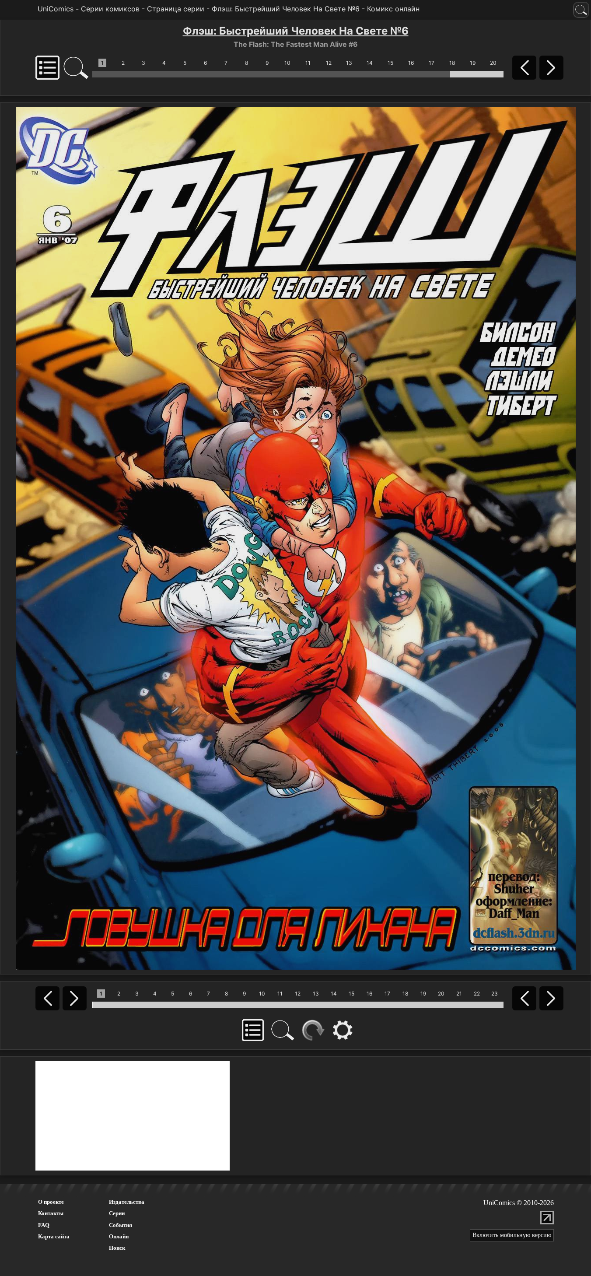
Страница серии (175, 8)
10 (287, 63)
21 (459, 993)
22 (477, 993)
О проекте (51, 1202)
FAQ (43, 1225)
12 (329, 63)
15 (390, 63)
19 (473, 63)
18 (452, 63)
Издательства (126, 1202)
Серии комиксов (110, 8)
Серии (117, 1213)
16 (411, 63)
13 (349, 63)
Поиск (117, 1247)
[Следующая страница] (296, 537)
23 (494, 993)
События (120, 1225)
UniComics (55, 8)
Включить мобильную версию (511, 1235)
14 (370, 63)
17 (431, 63)
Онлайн (119, 1236)
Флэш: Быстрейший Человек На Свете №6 (286, 8)
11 (308, 63)
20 (493, 63)
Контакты (50, 1213)
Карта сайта (54, 1236)
